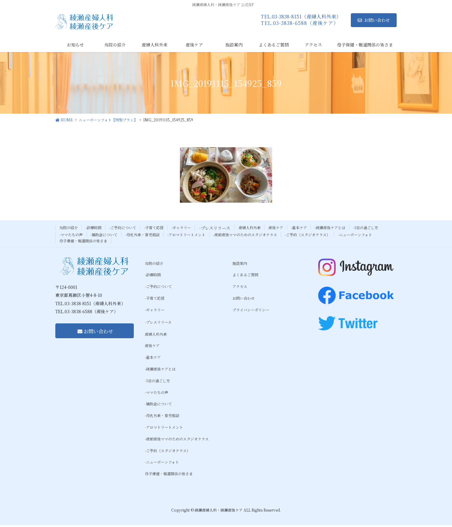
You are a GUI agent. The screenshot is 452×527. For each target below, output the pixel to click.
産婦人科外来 (250, 227)
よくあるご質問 (245, 274)
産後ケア (275, 227)
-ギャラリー (181, 227)
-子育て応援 (154, 227)
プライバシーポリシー (250, 309)
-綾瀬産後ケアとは (330, 227)
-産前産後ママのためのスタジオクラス (245, 234)
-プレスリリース (214, 228)
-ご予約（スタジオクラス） (307, 234)
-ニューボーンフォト (355, 234)
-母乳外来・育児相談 (142, 234)
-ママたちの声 (71, 234)
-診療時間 (93, 227)
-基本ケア (299, 227)
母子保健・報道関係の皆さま (83, 240)
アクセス (239, 286)
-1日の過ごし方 (365, 227)
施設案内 (239, 263)
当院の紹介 (68, 227)
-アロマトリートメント (186, 234)
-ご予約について (122, 227)
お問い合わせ (377, 20)
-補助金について (103, 234)
